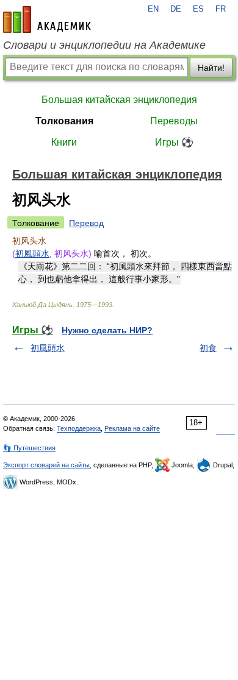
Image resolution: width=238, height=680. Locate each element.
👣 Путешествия (29, 448)
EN (153, 9)
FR (220, 9)
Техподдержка (79, 428)
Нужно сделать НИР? (107, 330)
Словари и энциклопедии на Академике (104, 45)
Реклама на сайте (132, 428)
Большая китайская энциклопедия (119, 99)
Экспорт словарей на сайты (46, 465)
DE (175, 9)
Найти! (211, 68)
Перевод (86, 223)
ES (198, 9)
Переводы (174, 121)
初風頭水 (32, 253)
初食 (208, 348)
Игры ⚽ (174, 142)
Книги (64, 142)
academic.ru (47, 19)
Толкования (64, 121)
